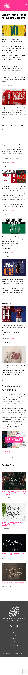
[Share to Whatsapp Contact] (16, 457)
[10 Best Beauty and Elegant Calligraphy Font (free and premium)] (14, 512)
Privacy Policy (14, 645)
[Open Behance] (14, 626)
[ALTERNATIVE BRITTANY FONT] (14, 572)
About (14, 632)
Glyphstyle (5, 428)
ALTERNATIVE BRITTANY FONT (13, 583)
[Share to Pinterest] (14, 457)
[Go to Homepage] (7, 9)
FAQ (14, 641)
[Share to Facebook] (10, 457)
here (12, 121)
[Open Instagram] (11, 626)
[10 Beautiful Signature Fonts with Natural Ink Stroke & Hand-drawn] (14, 543)
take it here (8, 451)
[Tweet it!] (12, 457)
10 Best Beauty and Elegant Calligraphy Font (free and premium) (12, 524)
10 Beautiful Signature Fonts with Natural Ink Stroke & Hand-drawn (14, 554)
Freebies (14, 638)
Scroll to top (26, 617)
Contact (14, 635)
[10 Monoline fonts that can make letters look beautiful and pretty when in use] (14, 481)
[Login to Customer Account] (26, 5)
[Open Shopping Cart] (22, 5)
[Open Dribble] (17, 626)
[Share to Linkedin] (8, 457)
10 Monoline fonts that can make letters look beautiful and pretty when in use (14, 493)
